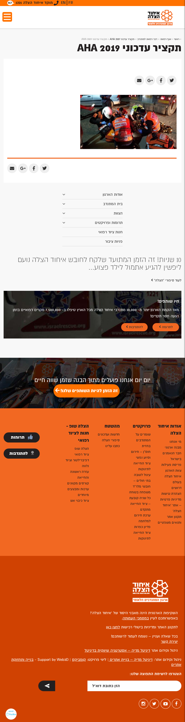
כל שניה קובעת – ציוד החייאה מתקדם (140, 504)
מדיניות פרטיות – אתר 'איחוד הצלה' (170, 505)
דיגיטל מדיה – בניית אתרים (130, 659)
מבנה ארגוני (173, 447)
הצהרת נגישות (171, 494)
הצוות (118, 213)
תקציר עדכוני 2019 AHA (122, 39)
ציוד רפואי (81, 454)
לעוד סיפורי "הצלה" (167, 280)
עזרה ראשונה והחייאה (79, 475)
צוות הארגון (173, 470)
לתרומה (167, 327)
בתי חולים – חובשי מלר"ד (142, 483)
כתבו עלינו (112, 446)
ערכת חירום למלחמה (142, 518)
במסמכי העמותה (136, 618)
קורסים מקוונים (78, 483)
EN (63, 2)
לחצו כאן (113, 627)
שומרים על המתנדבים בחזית (143, 440)
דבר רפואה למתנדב (147, 39)
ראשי (176, 39)
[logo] (160, 17)
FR (70, 2)
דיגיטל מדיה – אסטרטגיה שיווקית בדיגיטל (117, 650)
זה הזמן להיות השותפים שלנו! (88, 391)
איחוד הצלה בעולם (173, 479)
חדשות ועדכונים (109, 434)
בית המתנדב (113, 204)
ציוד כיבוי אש (79, 501)
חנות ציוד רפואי (110, 232)
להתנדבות (135, 327)
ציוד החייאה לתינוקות (142, 466)
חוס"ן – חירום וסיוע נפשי (141, 455)
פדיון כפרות (142, 527)
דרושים (176, 488)
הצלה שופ (81, 449)
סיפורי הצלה (111, 440)
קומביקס (79, 659)
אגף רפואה (165, 39)
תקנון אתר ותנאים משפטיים (169, 520)
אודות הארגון (113, 194)
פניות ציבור (114, 241)
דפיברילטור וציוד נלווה (77, 463)
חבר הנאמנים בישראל (172, 456)
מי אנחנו (175, 442)
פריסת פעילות (171, 465)
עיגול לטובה (142, 475)
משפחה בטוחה (140, 492)
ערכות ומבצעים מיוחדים (78, 492)
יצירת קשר (169, 641)
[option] (92, 263)
